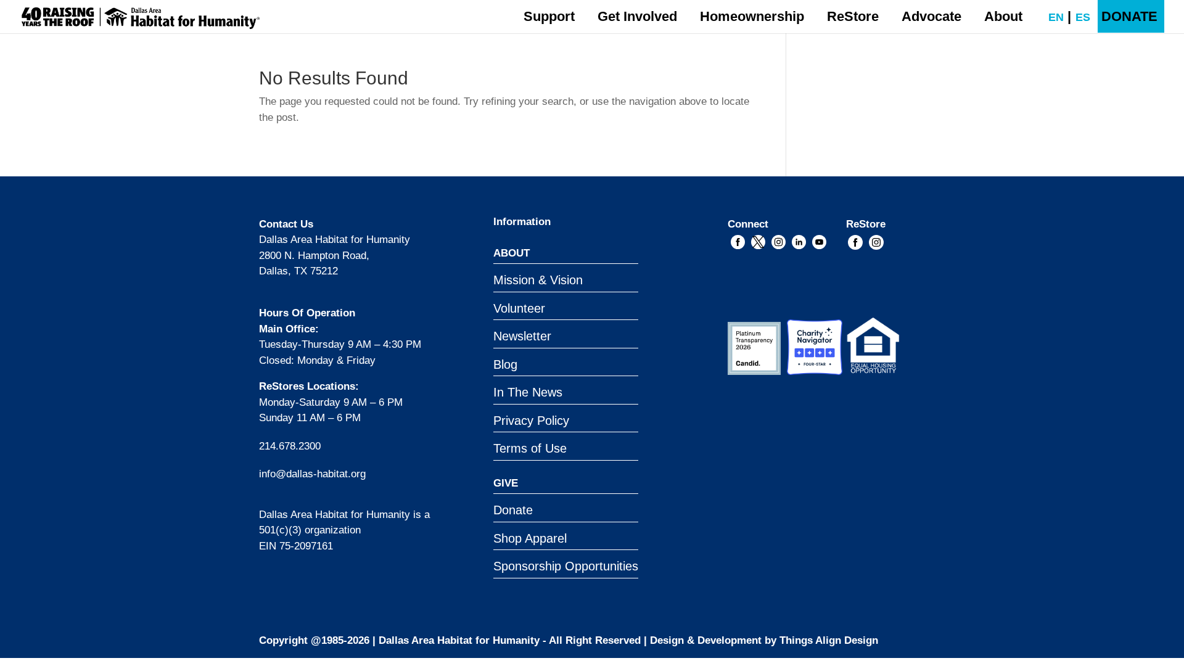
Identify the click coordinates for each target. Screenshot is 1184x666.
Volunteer (519, 308)
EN (1049, 17)
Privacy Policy (531, 420)
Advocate (931, 16)
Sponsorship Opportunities (565, 566)
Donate (513, 510)
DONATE (1129, 16)
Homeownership (752, 16)
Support (549, 16)
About (1003, 16)
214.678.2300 (290, 446)
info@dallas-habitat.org (312, 474)
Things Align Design (828, 640)
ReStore (853, 16)
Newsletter (522, 336)
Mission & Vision (538, 280)
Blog (505, 364)
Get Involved (637, 16)
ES (1077, 17)
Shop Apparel (530, 538)
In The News (527, 392)
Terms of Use (530, 448)
